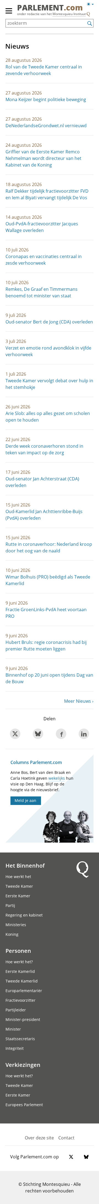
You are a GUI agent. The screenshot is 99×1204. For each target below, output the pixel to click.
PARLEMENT (50, 8)
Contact (66, 1138)
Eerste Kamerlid (20, 971)
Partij (10, 905)
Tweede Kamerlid (22, 981)
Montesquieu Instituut (69, 14)
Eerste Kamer (18, 895)
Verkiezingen (23, 1065)
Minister (13, 1029)
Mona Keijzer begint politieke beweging (46, 99)
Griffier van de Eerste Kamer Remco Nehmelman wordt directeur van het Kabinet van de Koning (43, 158)
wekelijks (56, 778)
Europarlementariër (24, 990)
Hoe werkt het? (19, 961)
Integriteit (15, 1048)
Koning (12, 934)
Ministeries (16, 924)
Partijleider (16, 1009)
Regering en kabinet (24, 915)
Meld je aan (25, 800)
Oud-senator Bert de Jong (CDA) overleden (49, 322)
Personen (18, 950)
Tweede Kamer (19, 886)
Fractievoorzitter (20, 1000)
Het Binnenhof (25, 865)
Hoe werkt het (18, 876)
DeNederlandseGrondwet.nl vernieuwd (46, 126)
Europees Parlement (24, 1104)
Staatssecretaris (20, 1038)
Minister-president (23, 1019)
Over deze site (39, 1138)
